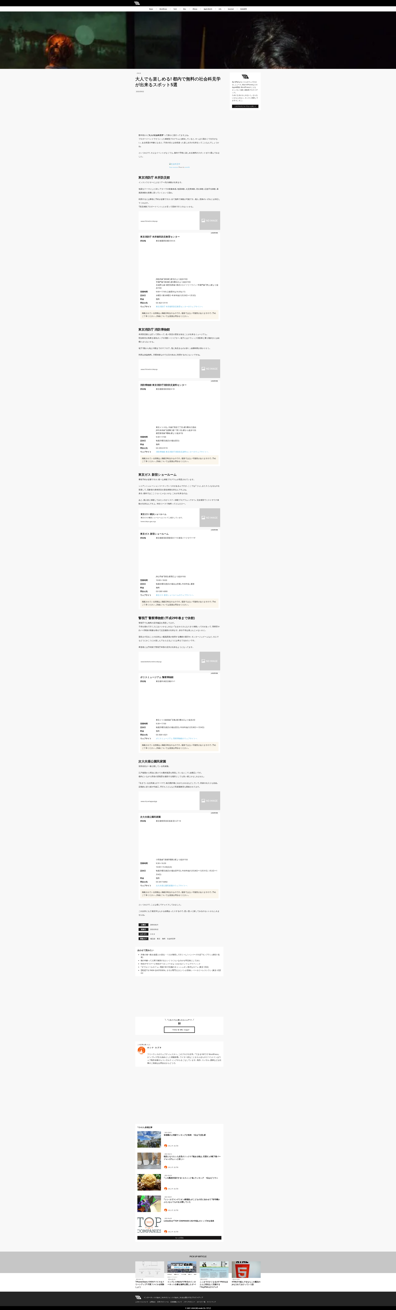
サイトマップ (211, 1302)
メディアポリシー (189, 1302)
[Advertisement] (179, 113)
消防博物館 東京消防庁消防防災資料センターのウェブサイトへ (182, 451)
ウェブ (251, 82)
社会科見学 (171, 939)
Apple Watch (208, 9)
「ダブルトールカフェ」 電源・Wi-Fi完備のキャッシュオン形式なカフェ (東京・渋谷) (175, 967)
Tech (175, 9)
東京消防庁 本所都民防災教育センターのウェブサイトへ (179, 306)
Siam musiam (173, 167)
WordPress (163, 9)
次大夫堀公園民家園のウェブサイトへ (171, 885)
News (151, 9)
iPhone (195, 9)
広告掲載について (176, 1302)
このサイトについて (141, 1302)
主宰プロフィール (163, 1302)
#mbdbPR (243, 9)
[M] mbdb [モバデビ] (203, 1308)
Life (220, 9)
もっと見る (179, 1238)
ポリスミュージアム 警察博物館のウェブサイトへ (176, 738)
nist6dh (187, 167)
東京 (158, 939)
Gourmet (231, 9)
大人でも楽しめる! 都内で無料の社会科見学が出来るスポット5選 (178, 81)
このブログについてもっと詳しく (245, 106)
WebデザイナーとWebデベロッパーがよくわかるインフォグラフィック (170, 964)
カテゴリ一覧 (201, 1302)
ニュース (238, 85)
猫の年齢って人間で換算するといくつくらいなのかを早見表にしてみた (170, 960)
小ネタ (139, 73)
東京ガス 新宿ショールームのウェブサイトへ (175, 595)
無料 (163, 939)
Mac (184, 9)
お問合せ (153, 1302)
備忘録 (152, 939)
